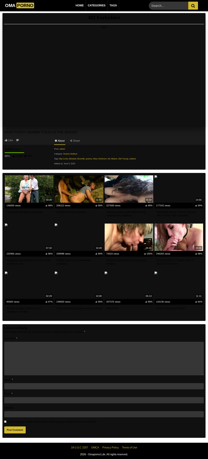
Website (9, 407)
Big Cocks (63, 159)
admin (62, 149)
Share (76, 140)
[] (193, 6)
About (61, 140)
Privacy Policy (110, 447)
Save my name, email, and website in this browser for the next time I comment (51, 421)
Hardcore (102, 159)
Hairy (95, 159)
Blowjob (72, 159)
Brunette (81, 159)
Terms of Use (129, 447)
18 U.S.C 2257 (79, 447)
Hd (109, 159)
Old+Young (123, 159)
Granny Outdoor (70, 154)
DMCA (95, 447)
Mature (114, 159)
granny (89, 159)
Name (8, 379)
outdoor (132, 159)
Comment (10, 338)
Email (8, 393)
